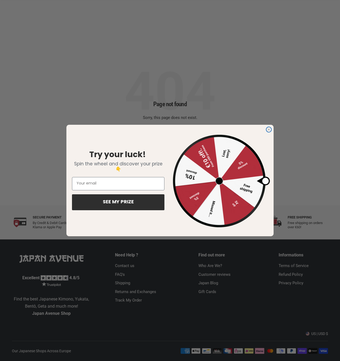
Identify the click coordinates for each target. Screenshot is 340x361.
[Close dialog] (268, 129)
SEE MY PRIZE (118, 202)
